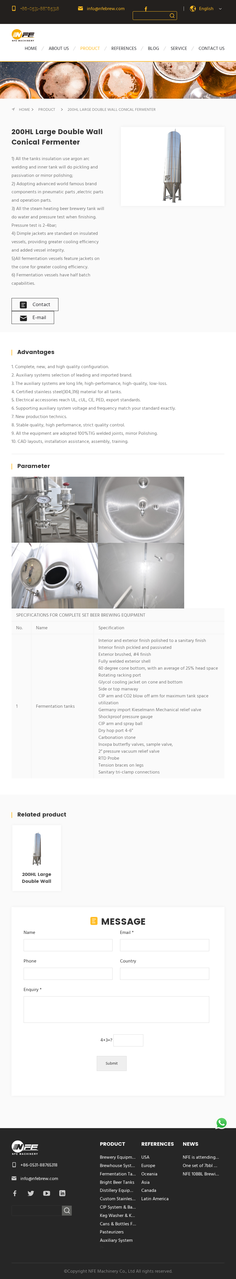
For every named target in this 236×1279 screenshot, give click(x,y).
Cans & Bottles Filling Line (118, 1224)
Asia (145, 1182)
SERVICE (179, 48)
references (123, 48)
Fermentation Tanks (118, 1174)
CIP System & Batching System (118, 1207)
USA (145, 1157)
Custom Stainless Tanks (118, 1199)
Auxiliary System (116, 1240)
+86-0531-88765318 (39, 8)
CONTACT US (211, 48)
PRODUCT (90, 48)
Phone (30, 961)
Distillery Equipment (118, 1190)
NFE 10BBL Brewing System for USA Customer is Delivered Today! (201, 1174)
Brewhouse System (118, 1165)
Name (29, 932)
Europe (148, 1165)
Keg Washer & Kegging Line (118, 1215)
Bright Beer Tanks (117, 1182)
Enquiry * (33, 989)
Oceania (149, 1174)
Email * (127, 932)
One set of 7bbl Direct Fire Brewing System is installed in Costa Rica (201, 1165)
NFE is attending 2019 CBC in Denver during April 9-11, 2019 (201, 1157)
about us (59, 48)
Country (128, 961)
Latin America (155, 1199)
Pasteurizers (112, 1232)
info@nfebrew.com (106, 8)
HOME (31, 48)
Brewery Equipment (118, 1157)
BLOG (153, 48)
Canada (148, 1190)
